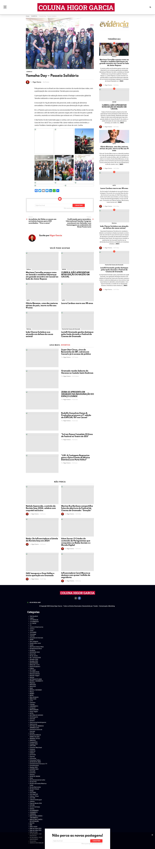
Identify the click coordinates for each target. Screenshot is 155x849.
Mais (121, 81)
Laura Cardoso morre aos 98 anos (77, 303)
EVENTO (32, 753)
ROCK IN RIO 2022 (35, 652)
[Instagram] (75, 598)
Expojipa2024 (33, 742)
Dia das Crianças (34, 789)
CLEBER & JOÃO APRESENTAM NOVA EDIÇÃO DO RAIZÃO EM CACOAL (75, 275)
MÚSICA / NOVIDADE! (36, 690)
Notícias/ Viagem (34, 675)
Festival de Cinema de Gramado (71, 329)
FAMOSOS (33, 740)
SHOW (64, 269)
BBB (31, 825)
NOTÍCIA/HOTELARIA (36, 679)
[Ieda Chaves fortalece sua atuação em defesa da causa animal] (42, 321)
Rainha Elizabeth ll (35, 666)
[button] (150, 7)
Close (152, 835)
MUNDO (32, 693)
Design (32, 790)
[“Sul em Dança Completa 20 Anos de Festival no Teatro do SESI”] (42, 442)
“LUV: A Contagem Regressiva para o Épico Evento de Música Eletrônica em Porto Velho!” (75, 457)
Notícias (29, 329)
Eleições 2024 (34, 767)
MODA (31, 695)
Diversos (32, 774)
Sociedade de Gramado (36, 638)
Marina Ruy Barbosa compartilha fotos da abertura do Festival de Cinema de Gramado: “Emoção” (77, 508)
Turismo (32, 629)
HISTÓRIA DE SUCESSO (36, 715)
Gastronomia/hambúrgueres (38, 722)
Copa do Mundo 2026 (36, 803)
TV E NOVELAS (34, 620)
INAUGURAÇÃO (34, 709)
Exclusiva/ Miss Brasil (36, 747)
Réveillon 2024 (34, 659)
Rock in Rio (33, 654)
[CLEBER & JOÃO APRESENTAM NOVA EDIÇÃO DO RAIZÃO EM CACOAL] (77, 261)
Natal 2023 (33, 686)
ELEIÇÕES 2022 (34, 769)
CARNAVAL (33, 814)
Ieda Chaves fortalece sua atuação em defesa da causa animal (39, 334)
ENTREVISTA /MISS (35, 762)
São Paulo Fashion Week (37, 647)
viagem (32, 618)
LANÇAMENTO (34, 706)
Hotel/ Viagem (34, 711)
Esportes (32, 756)
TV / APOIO (33, 623)
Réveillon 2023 (34, 661)
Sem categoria (34, 641)
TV (30, 625)
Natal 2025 (33, 684)
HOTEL (32, 713)
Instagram (33, 708)
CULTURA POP (34, 794)
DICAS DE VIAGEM (35, 776)
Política (29, 269)
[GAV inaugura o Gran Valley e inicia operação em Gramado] (42, 562)
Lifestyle (32, 704)
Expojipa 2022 (34, 744)
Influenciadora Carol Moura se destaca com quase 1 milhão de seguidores (75, 575)
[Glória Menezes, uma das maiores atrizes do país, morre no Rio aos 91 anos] (42, 292)
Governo (32, 720)
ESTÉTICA (33, 754)
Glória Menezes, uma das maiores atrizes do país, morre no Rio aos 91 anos (42, 305)
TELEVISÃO (33, 632)
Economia (32, 772)
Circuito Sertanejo (35, 807)
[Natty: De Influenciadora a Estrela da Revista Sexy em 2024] (42, 527)
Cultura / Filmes (34, 796)
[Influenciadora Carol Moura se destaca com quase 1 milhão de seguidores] (77, 562)
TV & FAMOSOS (34, 621)
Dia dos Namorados (35, 787)
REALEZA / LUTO (34, 665)
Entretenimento (34, 765)
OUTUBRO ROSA (34, 672)
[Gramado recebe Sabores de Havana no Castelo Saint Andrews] (42, 379)
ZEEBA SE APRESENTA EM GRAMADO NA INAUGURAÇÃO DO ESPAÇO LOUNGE (77, 394)
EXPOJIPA (33, 745)
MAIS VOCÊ (33, 699)
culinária (32, 801)
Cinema (32, 808)
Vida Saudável (34, 616)
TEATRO (32, 636)
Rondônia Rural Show (36, 648)
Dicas (31, 778)
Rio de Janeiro (34, 656)
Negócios (32, 682)
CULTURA (32, 798)
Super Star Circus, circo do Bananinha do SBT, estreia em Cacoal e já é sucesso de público (76, 352)
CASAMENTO (33, 812)
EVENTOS (65, 345)
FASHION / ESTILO (35, 738)
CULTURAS (33, 792)
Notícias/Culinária (35, 674)
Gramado (32, 718)
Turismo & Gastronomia (36, 627)
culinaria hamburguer (36, 799)
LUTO (28, 300)
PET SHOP (33, 670)
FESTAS (32, 733)
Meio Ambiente (34, 697)
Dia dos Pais (33, 781)
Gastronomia (33, 724)
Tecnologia (33, 634)
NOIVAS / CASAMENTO (36, 681)
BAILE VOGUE (33, 826)
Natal (31, 688)
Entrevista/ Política (35, 760)
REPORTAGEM (34, 663)
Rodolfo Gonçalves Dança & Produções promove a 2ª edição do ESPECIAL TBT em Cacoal (76, 415)
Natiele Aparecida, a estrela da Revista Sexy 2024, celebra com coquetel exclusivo (41, 508)
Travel (31, 630)
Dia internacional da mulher (37, 780)
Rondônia (32, 650)
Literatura (32, 702)
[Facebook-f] (79, 598)
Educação (32, 771)
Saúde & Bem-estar (35, 643)
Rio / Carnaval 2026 (35, 657)
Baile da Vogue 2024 (35, 828)
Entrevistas (33, 758)
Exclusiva (32, 749)
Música (32, 691)
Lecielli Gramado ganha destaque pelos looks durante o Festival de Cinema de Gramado (77, 334)
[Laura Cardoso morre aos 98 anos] (77, 292)
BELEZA (32, 823)
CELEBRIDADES (34, 810)
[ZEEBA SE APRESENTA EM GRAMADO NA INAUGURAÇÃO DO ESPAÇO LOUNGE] (42, 400)
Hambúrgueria (34, 717)
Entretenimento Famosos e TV (38, 763)
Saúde (31, 645)
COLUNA (32, 805)
